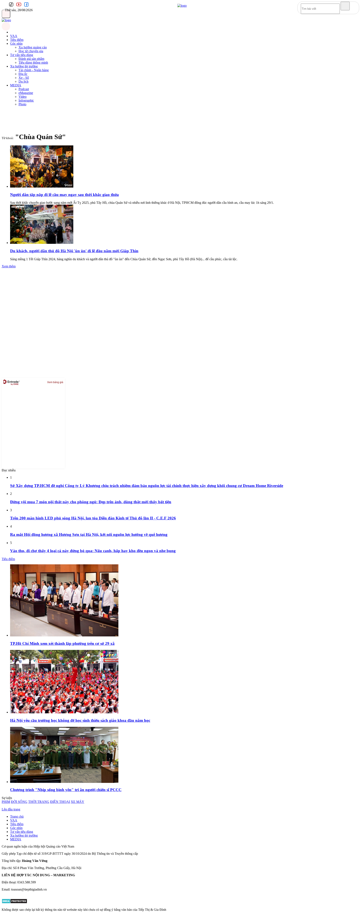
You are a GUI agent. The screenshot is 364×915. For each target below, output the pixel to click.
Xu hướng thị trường (24, 66)
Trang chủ (17, 816)
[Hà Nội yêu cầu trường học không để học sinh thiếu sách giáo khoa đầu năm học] (64, 712)
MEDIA (15, 85)
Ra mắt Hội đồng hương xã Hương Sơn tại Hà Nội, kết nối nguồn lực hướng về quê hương (88, 534)
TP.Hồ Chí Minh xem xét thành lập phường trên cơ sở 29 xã (62, 643)
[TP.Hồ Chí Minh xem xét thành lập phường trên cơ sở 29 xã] (64, 635)
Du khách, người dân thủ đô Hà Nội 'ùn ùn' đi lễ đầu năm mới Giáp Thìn (74, 251)
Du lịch (23, 81)
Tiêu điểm (16, 40)
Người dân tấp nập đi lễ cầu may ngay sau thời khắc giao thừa (64, 194)
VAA (13, 36)
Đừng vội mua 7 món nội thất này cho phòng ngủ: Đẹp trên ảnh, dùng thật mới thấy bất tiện (90, 502)
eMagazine (26, 93)
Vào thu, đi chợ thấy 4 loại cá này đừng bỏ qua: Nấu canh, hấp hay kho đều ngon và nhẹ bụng (93, 551)
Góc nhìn (16, 43)
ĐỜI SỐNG (19, 802)
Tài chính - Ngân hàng (34, 70)
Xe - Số (24, 77)
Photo (22, 104)
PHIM (6, 802)
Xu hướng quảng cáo (33, 47)
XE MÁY (77, 802)
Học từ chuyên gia (31, 51)
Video (23, 96)
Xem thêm (9, 266)
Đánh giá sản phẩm (31, 58)
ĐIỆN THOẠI (60, 802)
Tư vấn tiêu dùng (21, 55)
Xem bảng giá (55, 382)
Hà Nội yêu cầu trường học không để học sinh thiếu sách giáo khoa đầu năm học (80, 720)
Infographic (26, 100)
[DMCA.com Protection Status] (14, 902)
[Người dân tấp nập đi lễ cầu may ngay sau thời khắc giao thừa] (41, 186)
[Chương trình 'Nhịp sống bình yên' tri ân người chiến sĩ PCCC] (64, 782)
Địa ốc (23, 74)
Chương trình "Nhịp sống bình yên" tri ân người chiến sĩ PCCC (66, 790)
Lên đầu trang (11, 809)
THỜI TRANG (38, 802)
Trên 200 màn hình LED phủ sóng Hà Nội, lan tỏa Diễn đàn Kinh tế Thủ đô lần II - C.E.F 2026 (93, 518)
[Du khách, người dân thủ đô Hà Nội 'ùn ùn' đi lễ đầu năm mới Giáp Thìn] (41, 242)
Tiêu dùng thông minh (33, 62)
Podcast (24, 89)
